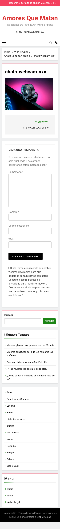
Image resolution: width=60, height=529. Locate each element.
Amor (9, 392)
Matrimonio (13, 432)
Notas (10, 439)
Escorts (11, 405)
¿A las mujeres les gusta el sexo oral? (27, 368)
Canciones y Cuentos (18, 399)
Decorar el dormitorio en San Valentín (29, 3)
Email (10, 495)
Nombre (13, 212)
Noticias (11, 445)
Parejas (11, 452)
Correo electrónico (19, 225)
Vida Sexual (13, 465)
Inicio (10, 489)
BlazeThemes (44, 516)
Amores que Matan (30, 18)
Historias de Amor (16, 419)
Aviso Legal (13, 502)
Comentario (15, 172)
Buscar (8, 315)
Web (10, 239)
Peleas (10, 459)
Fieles (10, 412)
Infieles (10, 425)
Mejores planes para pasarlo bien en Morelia (30, 345)
